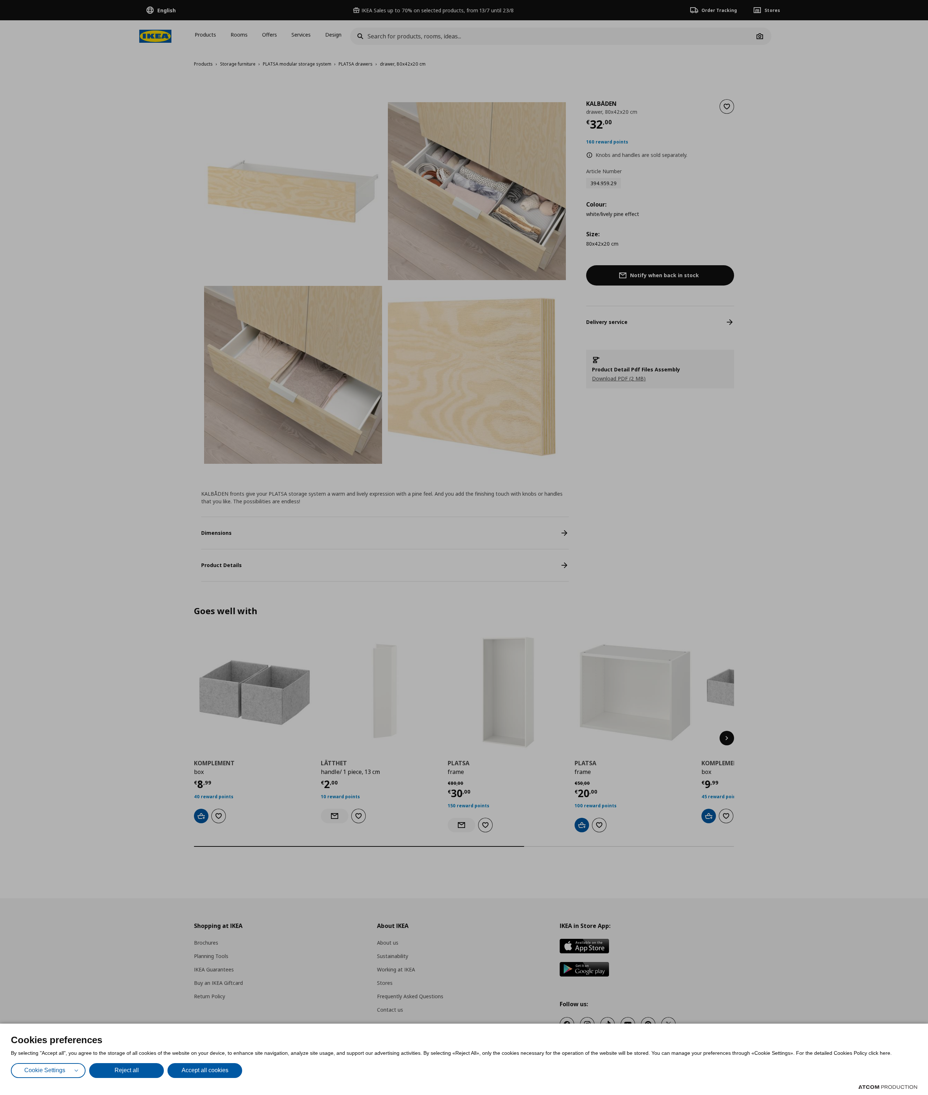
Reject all (127, 1070)
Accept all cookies (205, 1070)
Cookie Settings (44, 1070)
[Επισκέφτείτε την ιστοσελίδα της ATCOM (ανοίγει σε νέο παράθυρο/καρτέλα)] (887, 1087)
